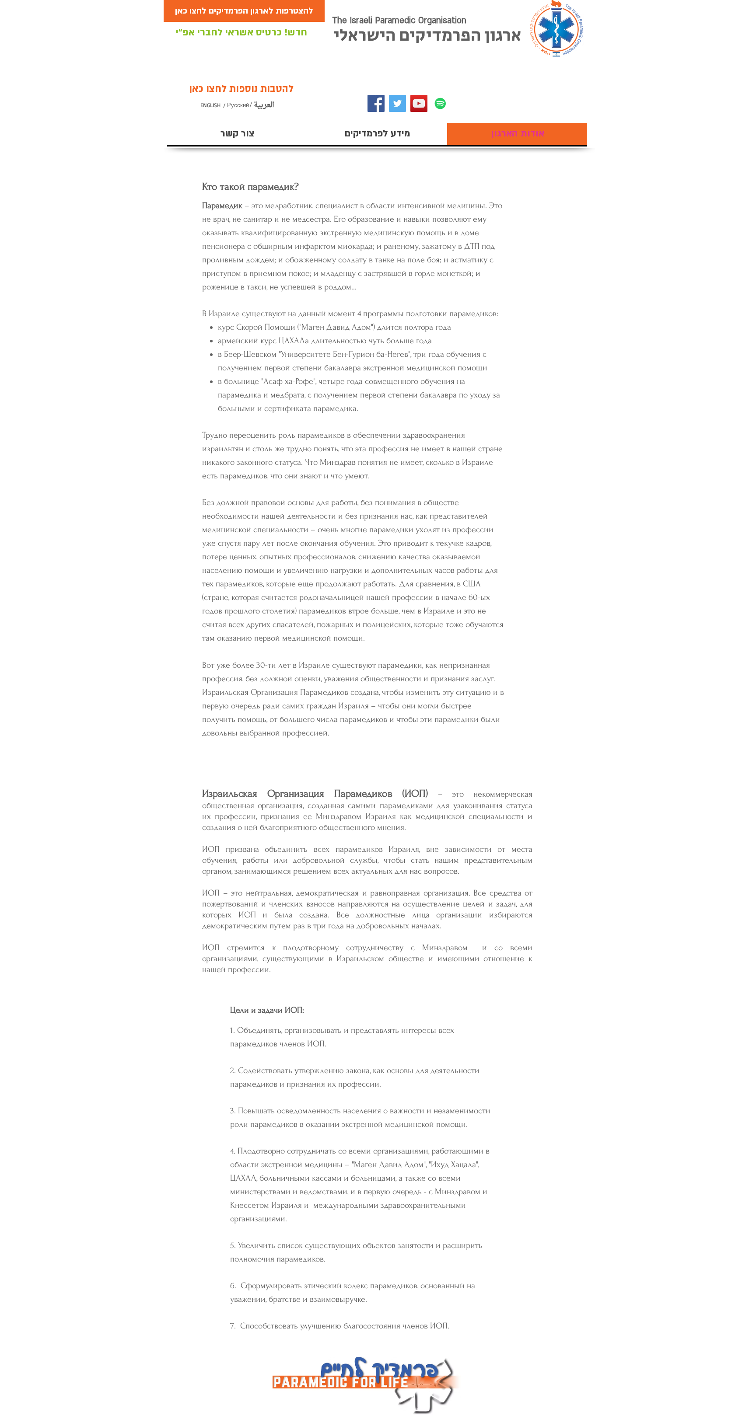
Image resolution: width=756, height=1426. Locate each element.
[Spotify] (440, 103)
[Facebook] (376, 103)
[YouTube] (418, 103)
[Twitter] (397, 103)
